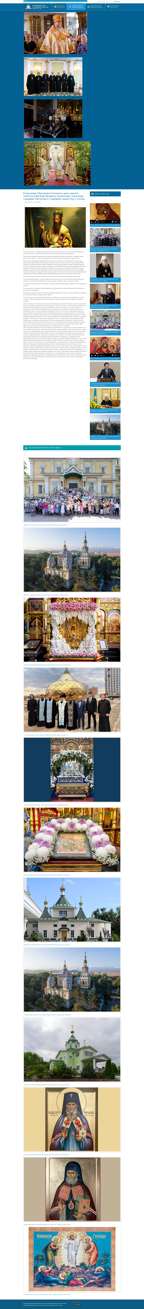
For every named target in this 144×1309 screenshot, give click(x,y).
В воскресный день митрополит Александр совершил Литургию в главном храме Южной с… (48, 1014)
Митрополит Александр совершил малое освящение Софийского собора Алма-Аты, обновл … (47, 944)
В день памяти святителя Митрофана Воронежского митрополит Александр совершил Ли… (47, 1224)
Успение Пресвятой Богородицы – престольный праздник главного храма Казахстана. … (47, 805)
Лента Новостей (102, 194)
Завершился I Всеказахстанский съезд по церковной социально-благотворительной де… (104, 249)
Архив (118, 1)
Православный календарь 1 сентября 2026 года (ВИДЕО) (105, 225)
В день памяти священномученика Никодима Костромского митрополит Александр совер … (47, 1154)
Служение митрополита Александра (44, 448)
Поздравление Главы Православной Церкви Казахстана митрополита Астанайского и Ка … (105, 410)
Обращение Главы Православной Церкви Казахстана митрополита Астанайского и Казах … (104, 306)
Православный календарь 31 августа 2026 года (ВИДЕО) (105, 358)
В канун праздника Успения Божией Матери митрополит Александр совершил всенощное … (47, 875)
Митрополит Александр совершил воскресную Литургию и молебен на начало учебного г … (105, 437)
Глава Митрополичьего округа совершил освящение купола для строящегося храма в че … (47, 735)
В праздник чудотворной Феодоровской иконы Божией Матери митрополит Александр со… (48, 665)
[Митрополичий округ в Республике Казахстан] (36, 6)
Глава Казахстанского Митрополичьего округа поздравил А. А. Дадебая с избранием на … (105, 384)
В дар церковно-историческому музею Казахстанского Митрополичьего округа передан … (104, 279)
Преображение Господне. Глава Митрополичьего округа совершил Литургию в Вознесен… (47, 1294)
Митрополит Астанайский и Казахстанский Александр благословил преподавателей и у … (104, 332)
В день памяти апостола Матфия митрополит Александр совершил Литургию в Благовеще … (47, 1084)
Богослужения (37, 202)
